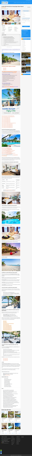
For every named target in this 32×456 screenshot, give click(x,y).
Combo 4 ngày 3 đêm (5, 358)
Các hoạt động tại (4, 150)
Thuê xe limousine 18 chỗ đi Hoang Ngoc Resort (7, 126)
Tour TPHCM (23, 41)
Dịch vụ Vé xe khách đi (4, 148)
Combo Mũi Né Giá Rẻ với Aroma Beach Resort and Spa (4, 419)
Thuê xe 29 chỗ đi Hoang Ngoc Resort (6, 120)
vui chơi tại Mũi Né (13, 150)
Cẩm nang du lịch (18, 438)
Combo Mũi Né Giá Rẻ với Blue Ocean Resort (17, 419)
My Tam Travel (14, 72)
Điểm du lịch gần (4, 152)
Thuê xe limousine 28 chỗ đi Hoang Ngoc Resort (7, 127)
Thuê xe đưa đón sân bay (6, 324)
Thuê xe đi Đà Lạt (5, 322)
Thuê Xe (21, 2)
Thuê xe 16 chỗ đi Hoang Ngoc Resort (6, 119)
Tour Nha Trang (23, 45)
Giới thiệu (15, 2)
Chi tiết (6, 421)
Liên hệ (29, 2)
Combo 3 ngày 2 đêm (5, 359)
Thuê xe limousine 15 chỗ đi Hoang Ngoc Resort (7, 125)
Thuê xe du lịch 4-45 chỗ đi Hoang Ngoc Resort (8, 323)
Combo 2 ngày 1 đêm (5, 360)
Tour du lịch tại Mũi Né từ (4, 149)
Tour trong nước (13, 438)
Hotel (19, 2)
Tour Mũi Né (23, 50)
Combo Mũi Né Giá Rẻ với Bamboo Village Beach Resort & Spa (11, 419)
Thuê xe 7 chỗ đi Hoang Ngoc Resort (6, 118)
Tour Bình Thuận (24, 49)
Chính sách (24, 2)
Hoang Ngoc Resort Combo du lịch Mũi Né (8, 66)
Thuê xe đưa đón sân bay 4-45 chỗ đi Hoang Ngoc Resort (8, 116)
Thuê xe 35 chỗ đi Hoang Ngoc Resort (6, 121)
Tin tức (26, 2)
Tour (17, 2)
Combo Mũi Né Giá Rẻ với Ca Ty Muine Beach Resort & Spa (4, 431)
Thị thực (12, 444)
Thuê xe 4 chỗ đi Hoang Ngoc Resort (6, 117)
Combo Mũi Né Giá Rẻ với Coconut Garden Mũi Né (11, 430)
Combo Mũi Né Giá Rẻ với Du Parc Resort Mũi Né (17, 430)
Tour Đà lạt (23, 46)
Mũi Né (12, 151)
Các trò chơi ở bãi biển (4, 151)
